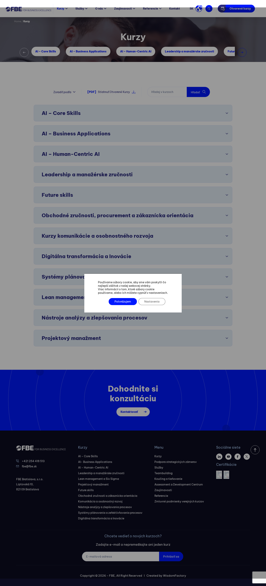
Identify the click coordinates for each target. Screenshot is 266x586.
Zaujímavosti (123, 8)
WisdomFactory (174, 575)
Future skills (86, 490)
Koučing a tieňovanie (168, 479)
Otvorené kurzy (240, 8)
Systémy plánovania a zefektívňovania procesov (110, 513)
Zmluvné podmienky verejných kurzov (179, 501)
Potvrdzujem (123, 301)
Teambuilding (163, 473)
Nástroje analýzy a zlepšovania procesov (105, 507)
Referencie (150, 8)
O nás (99, 8)
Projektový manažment (93, 484)
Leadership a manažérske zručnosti (189, 51)
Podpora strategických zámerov (175, 462)
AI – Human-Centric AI (135, 51)
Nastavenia (151, 301)
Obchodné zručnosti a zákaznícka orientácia (107, 496)
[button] (24, 52)
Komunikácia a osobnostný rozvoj (100, 501)
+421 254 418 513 (33, 461)
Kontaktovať (129, 412)
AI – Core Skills (45, 51)
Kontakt (174, 8)
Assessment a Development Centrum (178, 484)
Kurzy (60, 8)
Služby (79, 8)
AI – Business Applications (88, 51)
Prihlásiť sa (171, 556)
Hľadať (195, 92)
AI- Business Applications (95, 462)
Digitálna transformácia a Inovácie (101, 518)
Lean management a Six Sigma (98, 479)
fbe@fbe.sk (29, 466)
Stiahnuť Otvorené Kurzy (108, 92)
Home (17, 21)
